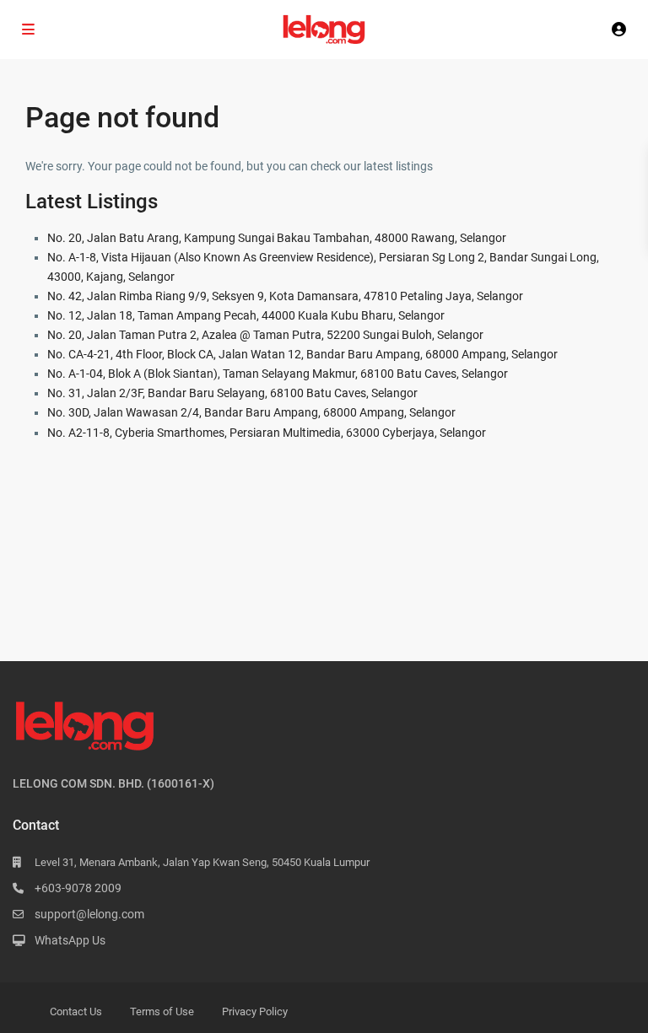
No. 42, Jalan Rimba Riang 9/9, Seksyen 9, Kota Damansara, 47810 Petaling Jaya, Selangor (285, 296)
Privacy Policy (255, 1011)
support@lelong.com (89, 914)
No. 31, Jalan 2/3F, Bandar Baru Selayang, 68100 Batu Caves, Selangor (232, 393)
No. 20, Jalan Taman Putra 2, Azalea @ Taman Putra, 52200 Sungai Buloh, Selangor (265, 335)
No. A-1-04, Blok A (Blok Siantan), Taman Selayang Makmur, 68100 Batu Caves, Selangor (277, 373)
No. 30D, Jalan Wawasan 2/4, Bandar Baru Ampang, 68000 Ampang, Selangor (251, 412)
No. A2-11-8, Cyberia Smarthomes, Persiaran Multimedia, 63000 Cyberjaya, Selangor (266, 432)
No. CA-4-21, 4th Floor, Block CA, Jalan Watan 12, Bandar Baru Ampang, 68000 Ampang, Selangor (302, 354)
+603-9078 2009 (78, 888)
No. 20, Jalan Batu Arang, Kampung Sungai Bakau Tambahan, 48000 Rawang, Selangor (276, 238)
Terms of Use (162, 1011)
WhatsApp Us (70, 940)
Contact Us (76, 1011)
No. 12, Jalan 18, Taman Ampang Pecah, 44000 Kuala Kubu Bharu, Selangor (246, 315)
